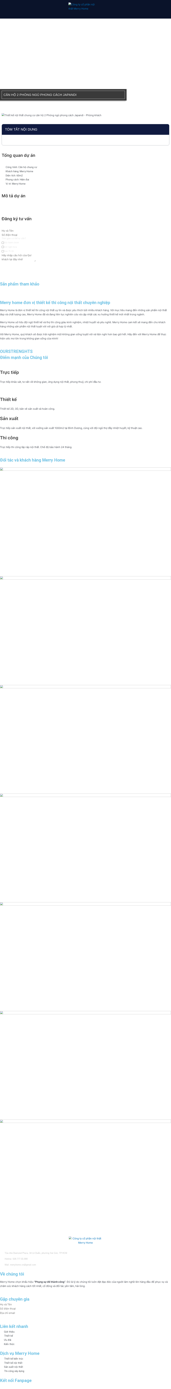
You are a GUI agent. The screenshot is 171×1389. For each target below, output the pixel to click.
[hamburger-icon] (13, 9)
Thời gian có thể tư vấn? (14, 238)
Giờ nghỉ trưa (10, 247)
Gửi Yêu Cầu (9, 265)
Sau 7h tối (9, 251)
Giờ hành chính (11, 242)
